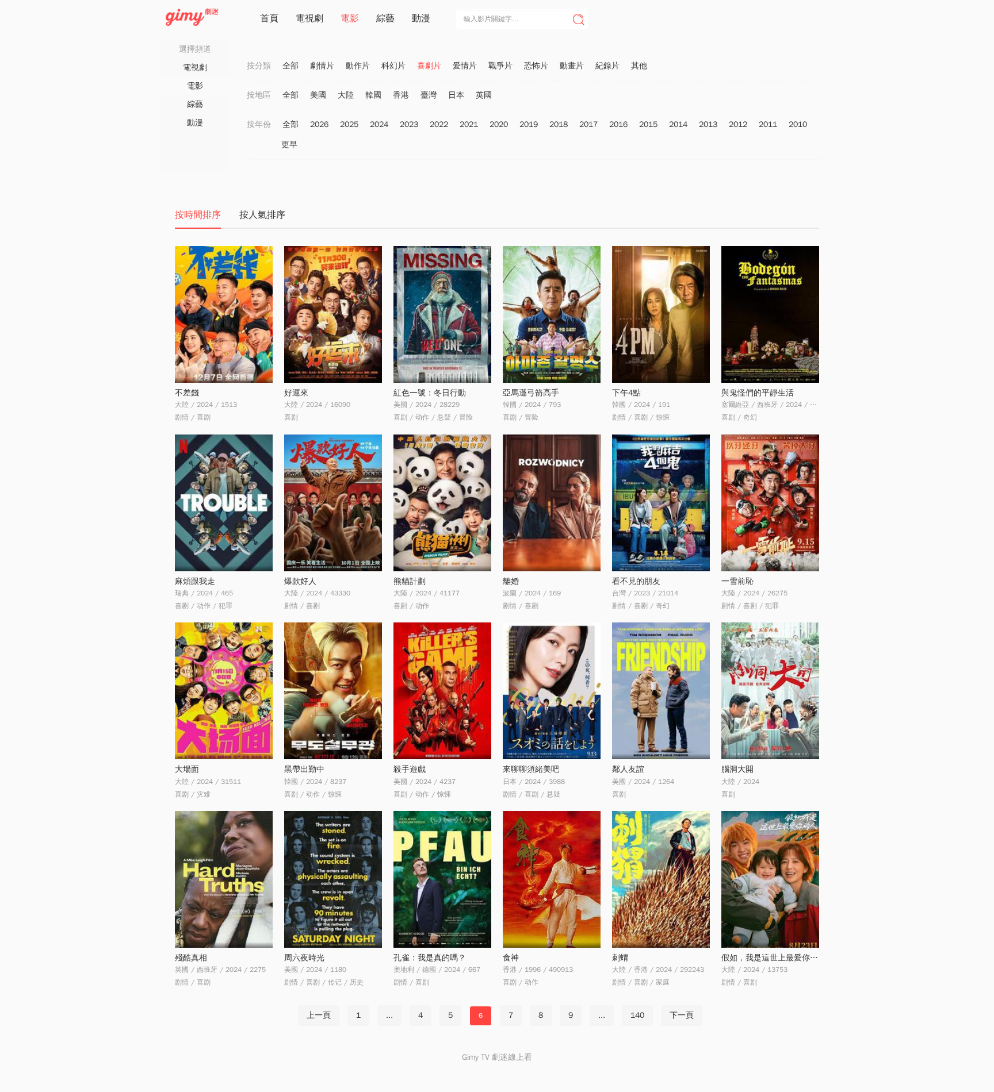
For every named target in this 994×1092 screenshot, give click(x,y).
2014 (678, 124)
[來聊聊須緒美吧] (552, 690)
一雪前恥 (737, 581)
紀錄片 (607, 66)
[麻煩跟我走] (224, 503)
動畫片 (572, 66)
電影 (350, 18)
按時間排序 (198, 215)
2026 (319, 124)
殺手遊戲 (409, 769)
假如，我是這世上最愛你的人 (773, 958)
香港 (401, 95)
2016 (618, 124)
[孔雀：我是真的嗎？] (442, 879)
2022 (439, 124)
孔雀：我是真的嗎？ (429, 958)
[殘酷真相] (224, 879)
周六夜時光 (304, 958)
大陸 (346, 95)
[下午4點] (661, 314)
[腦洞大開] (770, 690)
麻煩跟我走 (195, 581)
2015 (648, 124)
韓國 (373, 95)
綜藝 (385, 18)
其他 (639, 66)
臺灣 (428, 95)
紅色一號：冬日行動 (429, 393)
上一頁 (319, 1015)
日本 (456, 95)
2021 (469, 124)
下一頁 (682, 1015)
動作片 (358, 66)
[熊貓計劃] (442, 503)
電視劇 (309, 18)
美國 (318, 95)
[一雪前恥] (770, 503)
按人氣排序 (262, 215)
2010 (798, 124)
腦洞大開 (737, 769)
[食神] (552, 879)
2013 (708, 124)
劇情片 (322, 66)
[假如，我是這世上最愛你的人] (770, 879)
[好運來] (333, 314)
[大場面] (224, 690)
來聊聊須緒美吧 (531, 769)
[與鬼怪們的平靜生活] (770, 314)
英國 (484, 95)
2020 (499, 124)
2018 (558, 124)
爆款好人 (300, 581)
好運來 (296, 393)
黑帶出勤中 (304, 769)
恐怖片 (536, 66)
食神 (511, 958)
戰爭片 (500, 66)
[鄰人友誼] (661, 690)
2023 (409, 124)
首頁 (269, 18)
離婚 (511, 581)
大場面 (187, 769)
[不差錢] (224, 314)
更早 (289, 144)
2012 (738, 124)
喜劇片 (429, 66)
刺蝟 (620, 958)
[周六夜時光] (333, 879)
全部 (290, 66)
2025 (349, 124)
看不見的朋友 (636, 581)
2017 (588, 124)
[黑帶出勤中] (333, 690)
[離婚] (552, 503)
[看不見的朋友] (661, 503)
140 (637, 1015)
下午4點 (626, 393)
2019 (528, 124)
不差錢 (187, 393)
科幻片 (393, 66)
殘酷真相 (191, 958)
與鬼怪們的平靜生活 (757, 393)
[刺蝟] (661, 879)
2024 (379, 124)
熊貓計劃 (409, 581)
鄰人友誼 (628, 769)
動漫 (421, 18)
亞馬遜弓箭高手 (531, 393)
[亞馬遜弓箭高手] (552, 314)
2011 (768, 124)
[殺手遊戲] (442, 690)
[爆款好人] (333, 503)
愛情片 (465, 66)
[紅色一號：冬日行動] (442, 314)
